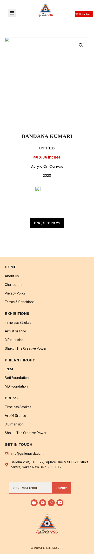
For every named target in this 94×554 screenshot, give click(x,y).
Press (11, 398)
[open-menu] (12, 13)
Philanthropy (20, 360)
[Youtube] (42, 502)
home (10, 267)
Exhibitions (17, 314)
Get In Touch (18, 444)
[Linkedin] (59, 502)
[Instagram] (51, 502)
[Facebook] (34, 502)
